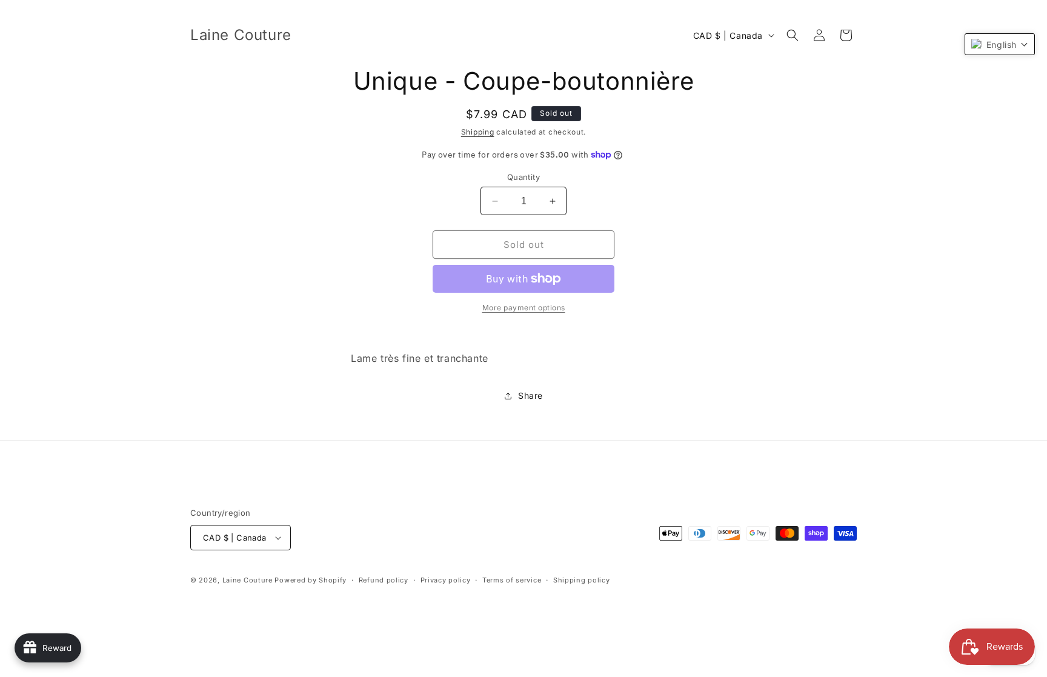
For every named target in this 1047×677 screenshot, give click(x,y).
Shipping (477, 131)
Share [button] (530, 395)
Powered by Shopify (310, 580)
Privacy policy (445, 580)
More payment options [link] (523, 307)
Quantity (523, 177)
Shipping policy (581, 580)
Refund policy (383, 580)
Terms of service (511, 580)
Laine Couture (247, 580)
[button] (792, 35)
